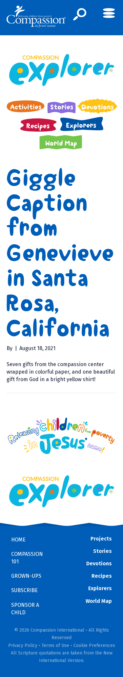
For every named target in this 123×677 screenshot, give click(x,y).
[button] (80, 14)
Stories (102, 551)
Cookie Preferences (94, 645)
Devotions (99, 563)
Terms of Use (55, 645)
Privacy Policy (22, 645)
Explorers (100, 588)
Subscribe (24, 590)
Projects (101, 539)
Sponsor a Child (25, 609)
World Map (99, 601)
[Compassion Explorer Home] (61, 70)
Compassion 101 (27, 558)
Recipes (102, 576)
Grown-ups (26, 576)
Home (18, 540)
